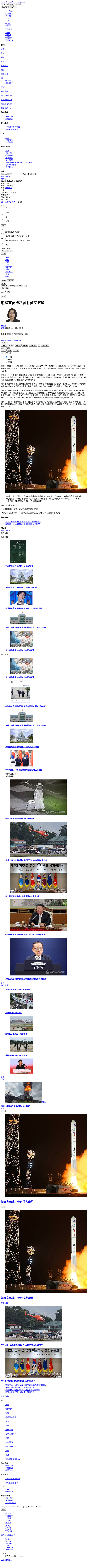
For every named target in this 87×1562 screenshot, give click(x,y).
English (8, 1520)
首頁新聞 (4, 1303)
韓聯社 (3, 179)
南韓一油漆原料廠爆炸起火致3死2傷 (15, 1106)
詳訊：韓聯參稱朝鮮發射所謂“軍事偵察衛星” (23, 522)
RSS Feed (9, 41)
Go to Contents (6, 2)
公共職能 (9, 155)
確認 (3, 296)
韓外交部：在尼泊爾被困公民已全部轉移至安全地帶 (22, 1345)
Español (8, 1527)
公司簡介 (9, 153)
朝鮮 (3, 70)
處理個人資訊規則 (8, 1535)
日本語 (8, 1523)
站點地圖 (9, 142)
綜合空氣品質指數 (8, 202)
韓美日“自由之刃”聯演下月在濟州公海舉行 (22, 1390)
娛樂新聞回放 (6, 100)
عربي (7, 1525)
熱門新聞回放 (6, 95)
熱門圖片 (4, 985)
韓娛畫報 (9, 83)
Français (8, 1529)
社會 (3, 61)
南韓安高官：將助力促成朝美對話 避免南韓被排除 (25, 1385)
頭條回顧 (4, 91)
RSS (7, 138)
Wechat (8, 35)
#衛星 (8, 176)
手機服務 (9, 140)
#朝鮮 (3, 176)
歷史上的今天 (6, 108)
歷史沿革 (9, 160)
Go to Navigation (18, 2)
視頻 (3, 87)
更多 (3, 983)
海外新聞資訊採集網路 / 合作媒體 (18, 162)
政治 (3, 53)
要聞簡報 (9, 1470)
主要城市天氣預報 (12, 127)
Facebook (8, 37)
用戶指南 (9, 167)
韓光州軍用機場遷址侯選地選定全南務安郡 (18, 1381)
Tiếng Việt (9, 1531)
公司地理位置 (10, 165)
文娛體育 (4, 66)
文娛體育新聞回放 (12, 1459)
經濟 (3, 57)
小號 (10, 357)
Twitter (8, 39)
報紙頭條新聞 (6, 104)
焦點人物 (9, 116)
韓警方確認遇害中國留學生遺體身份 (19, 1392)
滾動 (3, 49)
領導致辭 (9, 158)
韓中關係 (4, 74)
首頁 (7, 151)
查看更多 (8, 188)
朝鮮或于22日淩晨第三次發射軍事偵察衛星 (22, 524)
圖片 (3, 78)
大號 (10, 362)
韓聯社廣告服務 (11, 129)
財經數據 (9, 119)
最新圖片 (9, 81)
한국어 (8, 1518)
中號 (10, 359)
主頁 (3, 1396)
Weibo (7, 33)
